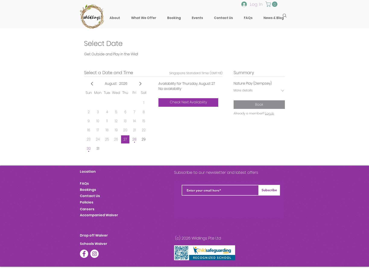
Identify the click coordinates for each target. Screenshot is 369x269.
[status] (196, 73)
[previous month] (92, 83)
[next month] (140, 83)
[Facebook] (84, 254)
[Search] (284, 15)
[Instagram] (94, 254)
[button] (174, 18)
